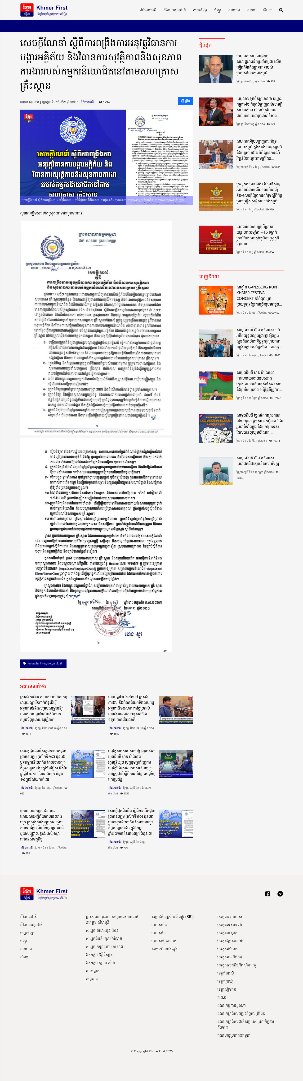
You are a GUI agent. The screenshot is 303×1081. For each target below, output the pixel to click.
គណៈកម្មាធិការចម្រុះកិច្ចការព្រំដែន (241, 1013)
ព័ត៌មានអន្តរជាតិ (174, 10)
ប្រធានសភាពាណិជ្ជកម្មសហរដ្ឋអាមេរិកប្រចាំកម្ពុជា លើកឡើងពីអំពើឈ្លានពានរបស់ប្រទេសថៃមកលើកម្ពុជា (258, 64)
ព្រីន (187, 101)
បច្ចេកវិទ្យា (200, 10)
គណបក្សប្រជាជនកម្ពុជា (233, 1035)
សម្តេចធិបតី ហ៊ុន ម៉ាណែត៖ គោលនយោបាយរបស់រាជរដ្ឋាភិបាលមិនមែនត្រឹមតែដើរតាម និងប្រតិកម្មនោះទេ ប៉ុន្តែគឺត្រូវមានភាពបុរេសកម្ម (259, 381)
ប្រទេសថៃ (159, 932)
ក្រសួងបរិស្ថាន (227, 932)
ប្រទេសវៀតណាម (164, 940)
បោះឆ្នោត (92, 970)
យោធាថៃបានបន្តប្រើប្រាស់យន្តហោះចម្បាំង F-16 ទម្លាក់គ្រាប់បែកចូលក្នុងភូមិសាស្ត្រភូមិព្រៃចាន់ (257, 235)
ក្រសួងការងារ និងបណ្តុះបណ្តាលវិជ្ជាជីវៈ (44, 663)
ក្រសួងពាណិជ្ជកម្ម (229, 957)
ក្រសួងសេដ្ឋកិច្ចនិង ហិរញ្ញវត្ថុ (236, 965)
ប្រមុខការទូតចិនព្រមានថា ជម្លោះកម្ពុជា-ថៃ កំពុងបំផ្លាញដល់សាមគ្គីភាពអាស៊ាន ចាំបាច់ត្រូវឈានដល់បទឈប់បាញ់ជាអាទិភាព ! (259, 107)
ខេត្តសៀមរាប (226, 989)
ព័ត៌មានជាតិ (148, 10)
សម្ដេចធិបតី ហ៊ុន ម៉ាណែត (104, 938)
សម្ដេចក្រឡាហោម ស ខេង (104, 946)
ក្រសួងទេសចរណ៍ (229, 924)
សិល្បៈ (267, 10)
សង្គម (251, 10)
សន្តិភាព (92, 978)
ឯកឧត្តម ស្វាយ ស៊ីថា (100, 962)
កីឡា (217, 10)
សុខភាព (234, 10)
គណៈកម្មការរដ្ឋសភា (231, 1005)
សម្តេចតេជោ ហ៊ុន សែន (102, 930)
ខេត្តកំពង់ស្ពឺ (225, 973)
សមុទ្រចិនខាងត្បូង (165, 948)
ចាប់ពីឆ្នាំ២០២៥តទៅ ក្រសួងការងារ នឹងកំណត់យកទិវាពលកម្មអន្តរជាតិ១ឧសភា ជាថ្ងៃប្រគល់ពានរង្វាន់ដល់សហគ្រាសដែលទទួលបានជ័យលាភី (131, 708)
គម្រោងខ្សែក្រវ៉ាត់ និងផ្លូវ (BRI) (173, 916)
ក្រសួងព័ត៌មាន (227, 948)
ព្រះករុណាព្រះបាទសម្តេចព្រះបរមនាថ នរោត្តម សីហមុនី (112, 919)
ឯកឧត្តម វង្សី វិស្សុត (99, 954)
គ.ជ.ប (221, 997)
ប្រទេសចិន (159, 924)
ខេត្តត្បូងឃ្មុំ (225, 981)
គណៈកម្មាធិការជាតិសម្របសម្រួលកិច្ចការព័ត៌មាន (245, 1024)
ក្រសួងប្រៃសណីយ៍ (230, 940)
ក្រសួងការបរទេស (229, 916)
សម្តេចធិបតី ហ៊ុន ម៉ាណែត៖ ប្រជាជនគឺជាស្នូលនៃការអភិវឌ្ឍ (257, 460)
